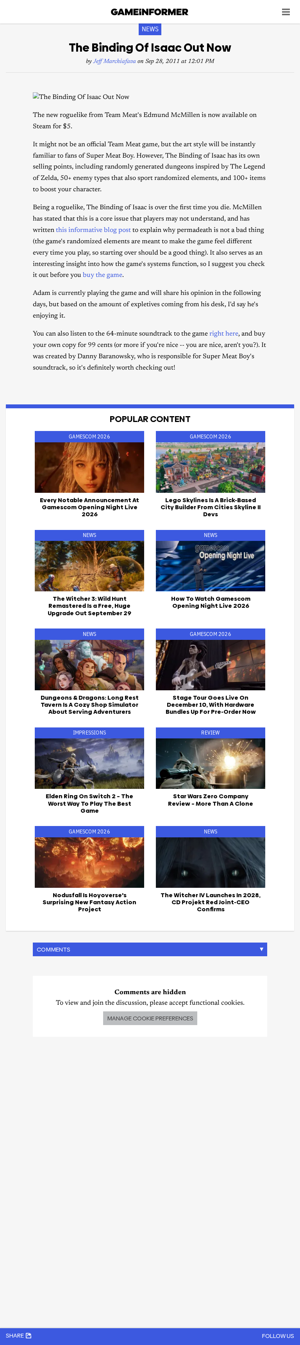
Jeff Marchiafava (114, 62)
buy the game (102, 275)
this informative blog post (93, 230)
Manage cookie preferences (150, 1018)
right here (223, 334)
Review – (210, 799)
